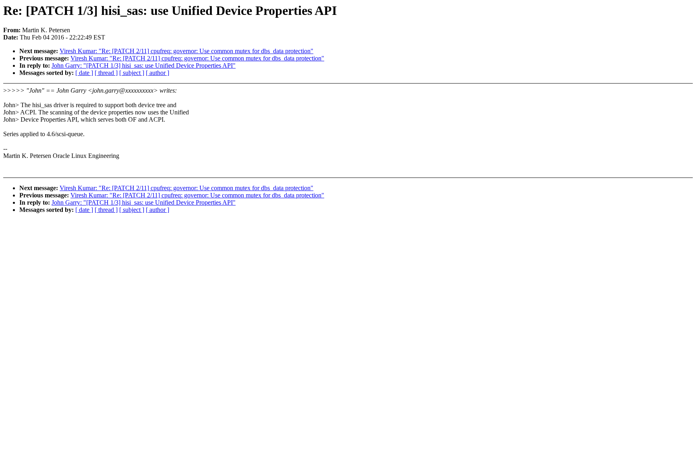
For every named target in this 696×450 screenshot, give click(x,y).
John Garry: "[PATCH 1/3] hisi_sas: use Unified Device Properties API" (144, 65)
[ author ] (157, 72)
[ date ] (84, 72)
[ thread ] (106, 72)
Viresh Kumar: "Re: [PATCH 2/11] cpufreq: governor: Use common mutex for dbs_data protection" (186, 51)
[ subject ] (131, 72)
